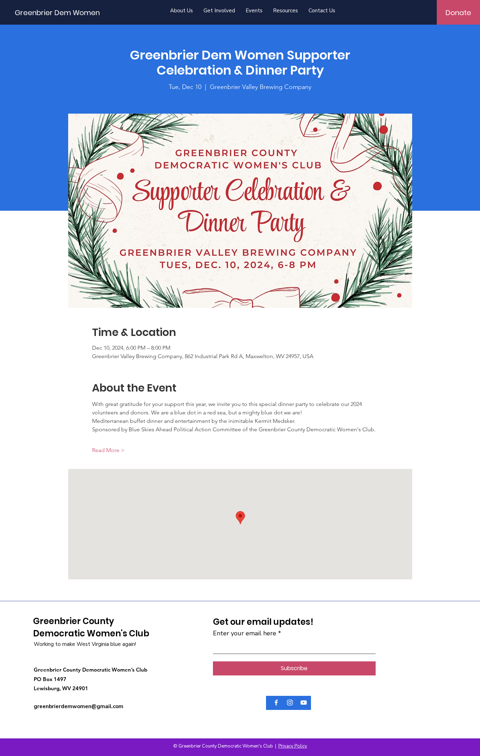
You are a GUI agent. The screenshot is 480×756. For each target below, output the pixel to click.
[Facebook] (276, 702)
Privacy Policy (292, 746)
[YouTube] (303, 702)
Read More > (108, 450)
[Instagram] (290, 702)
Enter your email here (244, 633)
